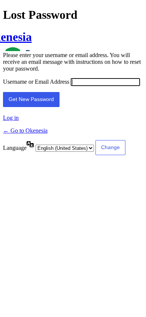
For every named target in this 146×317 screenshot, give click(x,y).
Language (15, 148)
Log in (11, 118)
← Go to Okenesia (25, 130)
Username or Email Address (36, 81)
